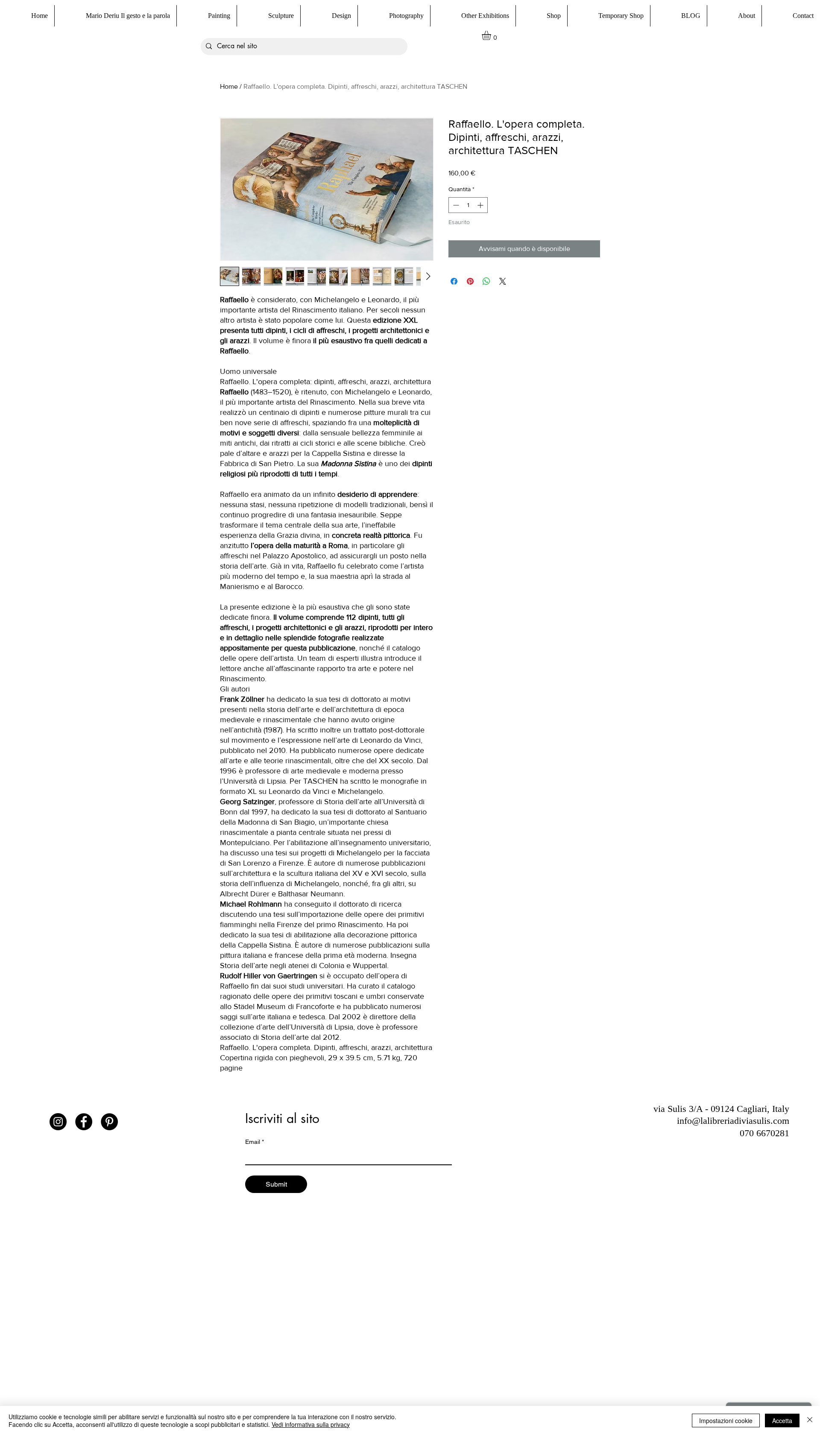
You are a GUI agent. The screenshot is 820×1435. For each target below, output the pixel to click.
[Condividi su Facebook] (454, 281)
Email (254, 1141)
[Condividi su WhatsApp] (486, 281)
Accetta (782, 1420)
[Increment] (481, 205)
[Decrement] (455, 205)
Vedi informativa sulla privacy (311, 1424)
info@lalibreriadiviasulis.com (733, 1120)
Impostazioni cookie (726, 1420)
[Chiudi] (810, 1420)
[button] (541, 15)
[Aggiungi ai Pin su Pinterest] (470, 281)
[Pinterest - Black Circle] (109, 1121)
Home (229, 86)
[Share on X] (503, 281)
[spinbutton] (468, 205)
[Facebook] (83, 1121)
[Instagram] (58, 1121)
